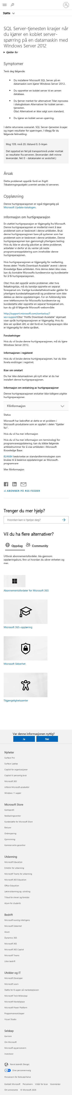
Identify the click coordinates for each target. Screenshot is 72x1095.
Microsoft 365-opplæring (18, 627)
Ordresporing (10, 833)
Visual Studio (10, 1019)
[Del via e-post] (21, 483)
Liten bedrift (9, 961)
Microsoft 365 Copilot (14, 949)
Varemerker (55, 1084)
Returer (7, 827)
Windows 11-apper (12, 793)
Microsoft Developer (13, 978)
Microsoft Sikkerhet (14, 663)
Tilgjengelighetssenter (16, 700)
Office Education (11, 885)
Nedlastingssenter (12, 815)
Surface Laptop (11, 763)
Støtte (7, 13)
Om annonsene (11, 1089)
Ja (24, 739)
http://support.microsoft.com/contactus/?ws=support (27, 315)
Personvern (28, 1084)
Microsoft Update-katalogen (20, 207)
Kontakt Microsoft (12, 1084)
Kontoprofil (9, 809)
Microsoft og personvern (15, 1048)
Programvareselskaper (14, 1013)
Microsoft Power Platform (15, 1007)
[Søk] (63, 519)
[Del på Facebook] (6, 483)
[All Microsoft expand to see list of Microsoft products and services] (4, 5)
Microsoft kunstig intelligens (17, 920)
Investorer (8, 1053)
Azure (7, 931)
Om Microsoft (10, 1042)
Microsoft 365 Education (15, 879)
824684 (8, 456)
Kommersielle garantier (14, 845)
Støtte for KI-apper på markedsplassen (21, 989)
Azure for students (12, 903)
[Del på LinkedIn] (13, 483)
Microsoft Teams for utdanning (18, 873)
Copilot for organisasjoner (16, 769)
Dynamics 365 (10, 937)
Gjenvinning (9, 839)
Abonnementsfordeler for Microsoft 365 (26, 590)
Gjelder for (12, 52)
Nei (47, 739)
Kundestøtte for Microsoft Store (18, 821)
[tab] (15, 546)
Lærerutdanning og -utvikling (17, 891)
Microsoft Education (13, 862)
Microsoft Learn (11, 984)
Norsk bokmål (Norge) (19, 1064)
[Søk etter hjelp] (13, 5)
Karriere (8, 1036)
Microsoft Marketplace (14, 1001)
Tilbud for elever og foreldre (16, 897)
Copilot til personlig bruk (15, 775)
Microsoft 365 (10, 781)
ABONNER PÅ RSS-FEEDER (23, 490)
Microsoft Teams (11, 955)
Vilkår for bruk (41, 1084)
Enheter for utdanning (14, 868)
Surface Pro (9, 757)
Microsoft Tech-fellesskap (15, 995)
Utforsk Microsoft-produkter (16, 787)
